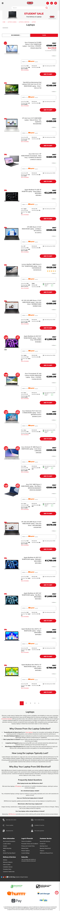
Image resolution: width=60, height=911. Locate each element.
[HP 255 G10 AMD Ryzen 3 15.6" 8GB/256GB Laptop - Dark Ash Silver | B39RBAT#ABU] (12, 308)
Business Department (45, 848)
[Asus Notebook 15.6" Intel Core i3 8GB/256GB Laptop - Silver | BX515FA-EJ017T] (12, 418)
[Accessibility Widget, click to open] (56, 892)
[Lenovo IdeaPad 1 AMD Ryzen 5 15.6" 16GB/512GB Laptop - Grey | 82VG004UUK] (12, 271)
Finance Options (25, 850)
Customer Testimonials (8, 871)
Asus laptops (29, 732)
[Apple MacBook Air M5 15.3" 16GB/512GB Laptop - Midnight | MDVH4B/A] (12, 565)
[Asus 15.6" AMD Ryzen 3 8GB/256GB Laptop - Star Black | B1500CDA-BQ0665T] (12, 491)
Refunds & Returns (7, 862)
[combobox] (28, 7)
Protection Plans (7, 869)
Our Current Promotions (9, 841)
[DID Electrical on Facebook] (1, 877)
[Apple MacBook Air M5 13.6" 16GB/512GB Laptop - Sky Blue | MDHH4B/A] (12, 600)
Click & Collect (6, 864)
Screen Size (23, 65)
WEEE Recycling (7, 848)
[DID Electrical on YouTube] (5, 877)
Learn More (52, 285)
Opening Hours (44, 846)
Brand (22, 208)
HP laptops (18, 786)
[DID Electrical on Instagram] (3, 877)
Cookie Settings (25, 853)
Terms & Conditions (26, 841)
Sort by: (15, 35)
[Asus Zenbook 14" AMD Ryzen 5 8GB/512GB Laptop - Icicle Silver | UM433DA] (12, 454)
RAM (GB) (34, 65)
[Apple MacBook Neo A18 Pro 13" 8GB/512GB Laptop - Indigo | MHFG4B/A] (12, 636)
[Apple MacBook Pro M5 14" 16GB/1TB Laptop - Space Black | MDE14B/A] (12, 197)
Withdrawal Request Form (46, 853)
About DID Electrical (45, 841)
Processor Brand (24, 433)
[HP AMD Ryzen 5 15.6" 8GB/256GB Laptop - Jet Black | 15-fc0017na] (12, 234)
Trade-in (42, 850)
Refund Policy (24, 848)
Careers (5, 846)
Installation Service (7, 867)
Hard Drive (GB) (35, 67)
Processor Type (24, 67)
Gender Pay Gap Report (9, 853)
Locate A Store (7, 843)
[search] (47, 7)
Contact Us (42, 843)
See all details (25, 70)
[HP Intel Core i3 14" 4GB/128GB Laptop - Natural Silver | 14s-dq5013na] (12, 125)
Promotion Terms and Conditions (29, 843)
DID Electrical (12, 814)
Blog (4, 850)
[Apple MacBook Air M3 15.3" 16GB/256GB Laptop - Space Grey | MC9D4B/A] (12, 343)
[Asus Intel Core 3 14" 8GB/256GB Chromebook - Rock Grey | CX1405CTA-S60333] (12, 161)
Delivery (5, 860)
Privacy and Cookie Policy (28, 846)
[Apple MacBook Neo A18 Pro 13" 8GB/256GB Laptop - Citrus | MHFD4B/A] (12, 672)
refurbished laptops (6, 719)
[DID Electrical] (30, 3)
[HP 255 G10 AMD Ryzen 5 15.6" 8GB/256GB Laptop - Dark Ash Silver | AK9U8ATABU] (12, 529)
